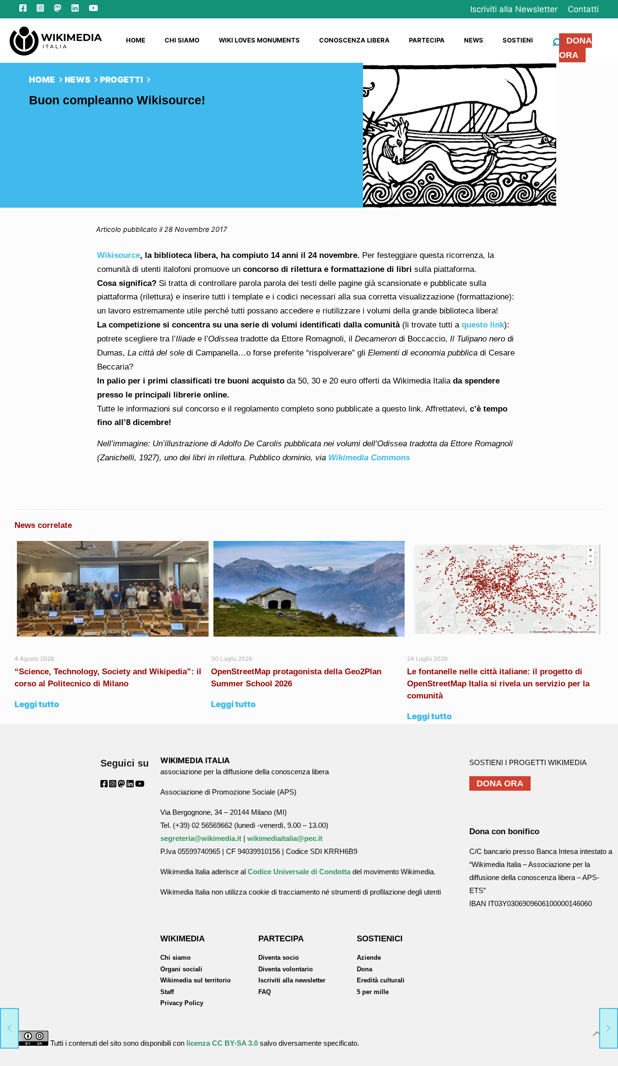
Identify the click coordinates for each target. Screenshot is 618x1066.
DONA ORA (575, 48)
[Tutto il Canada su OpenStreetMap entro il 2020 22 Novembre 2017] (9, 1027)
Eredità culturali (381, 980)
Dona (364, 969)
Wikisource (118, 255)
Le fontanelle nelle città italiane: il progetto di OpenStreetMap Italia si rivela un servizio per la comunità (498, 683)
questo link (483, 324)
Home (42, 80)
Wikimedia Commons (369, 457)
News (77, 80)
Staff (167, 991)
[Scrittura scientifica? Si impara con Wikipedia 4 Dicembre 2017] (608, 1027)
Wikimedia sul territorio (195, 980)
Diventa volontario (285, 969)
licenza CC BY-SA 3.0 (222, 1043)
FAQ (264, 991)
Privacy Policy (181, 1003)
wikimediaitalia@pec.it (285, 838)
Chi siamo (175, 957)
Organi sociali (181, 969)
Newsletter (514, 9)
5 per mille (373, 991)
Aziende (369, 957)
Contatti (583, 9)
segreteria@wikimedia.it (200, 838)
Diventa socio (278, 957)
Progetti (121, 80)
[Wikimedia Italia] (56, 40)
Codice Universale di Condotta (299, 871)
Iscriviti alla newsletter (291, 980)
